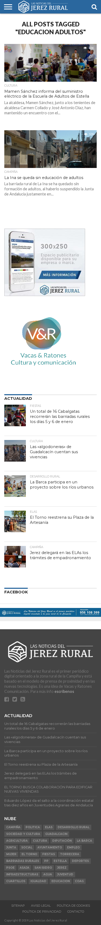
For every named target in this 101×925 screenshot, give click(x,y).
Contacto (75, 911)
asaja (24, 867)
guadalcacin (56, 834)
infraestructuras (22, 874)
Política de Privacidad (41, 911)
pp (46, 861)
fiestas (48, 854)
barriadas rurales (22, 861)
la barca (84, 841)
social (26, 847)
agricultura (17, 841)
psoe (10, 867)
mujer (11, 854)
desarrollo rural (73, 827)
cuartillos (15, 881)
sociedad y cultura (23, 834)
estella (60, 861)
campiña (13, 827)
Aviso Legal (41, 905)
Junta (11, 847)
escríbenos (64, 691)
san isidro (43, 867)
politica (33, 827)
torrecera (69, 854)
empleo (73, 847)
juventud (65, 874)
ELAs (49, 827)
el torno (29, 854)
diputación (62, 841)
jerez (62, 867)
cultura (40, 841)
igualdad (38, 881)
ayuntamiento (49, 847)
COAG (79, 881)
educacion (60, 881)
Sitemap (18, 905)
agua (47, 874)
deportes (80, 861)
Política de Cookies (73, 905)
